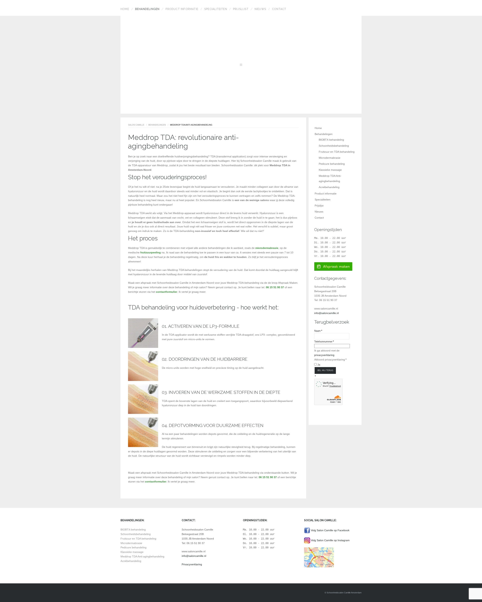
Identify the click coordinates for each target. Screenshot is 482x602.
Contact (279, 9)
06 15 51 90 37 (275, 287)
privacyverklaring (324, 355)
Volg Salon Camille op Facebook (329, 530)
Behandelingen (147, 9)
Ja (318, 364)
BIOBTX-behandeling (331, 139)
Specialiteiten (215, 9)
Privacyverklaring (192, 564)
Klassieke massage (330, 169)
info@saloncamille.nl (326, 313)
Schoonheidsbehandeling (334, 145)
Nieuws (260, 9)
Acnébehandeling (329, 187)
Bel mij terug (325, 370)
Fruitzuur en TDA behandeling (337, 151)
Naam (318, 330)
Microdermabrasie (329, 157)
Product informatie (181, 9)
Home (124, 9)
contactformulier (166, 291)
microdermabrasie (266, 247)
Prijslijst (241, 9)
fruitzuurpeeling (150, 252)
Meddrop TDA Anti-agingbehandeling (142, 556)
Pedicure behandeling (332, 163)
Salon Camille (136, 125)
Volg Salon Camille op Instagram (330, 540)
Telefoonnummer (324, 341)
